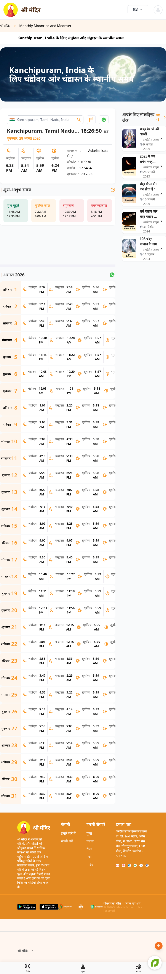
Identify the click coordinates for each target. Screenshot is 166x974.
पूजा (89, 833)
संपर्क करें (67, 841)
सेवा (89, 849)
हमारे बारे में (68, 833)
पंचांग (89, 856)
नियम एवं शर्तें (132, 903)
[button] (104, 119)
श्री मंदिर (23, 950)
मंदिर (89, 864)
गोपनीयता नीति (112, 903)
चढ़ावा (90, 841)
